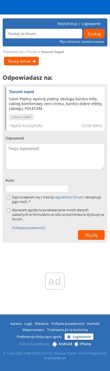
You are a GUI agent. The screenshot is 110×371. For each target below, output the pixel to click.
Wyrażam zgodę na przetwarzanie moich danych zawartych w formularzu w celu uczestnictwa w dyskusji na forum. (58, 214)
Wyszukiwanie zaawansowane (82, 41)
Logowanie (91, 23)
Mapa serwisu (33, 329)
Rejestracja (67, 23)
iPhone (85, 343)
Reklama (42, 323)
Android (65, 343)
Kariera (16, 323)
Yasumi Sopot (52, 51)
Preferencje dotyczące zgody (39, 336)
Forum (32, 51)
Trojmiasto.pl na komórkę (67, 329)
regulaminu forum (69, 197)
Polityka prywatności (28, 227)
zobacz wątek (21, 117)
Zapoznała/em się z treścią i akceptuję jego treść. (56, 199)
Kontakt (93, 323)
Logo (28, 323)
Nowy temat (19, 61)
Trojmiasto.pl (13, 51)
